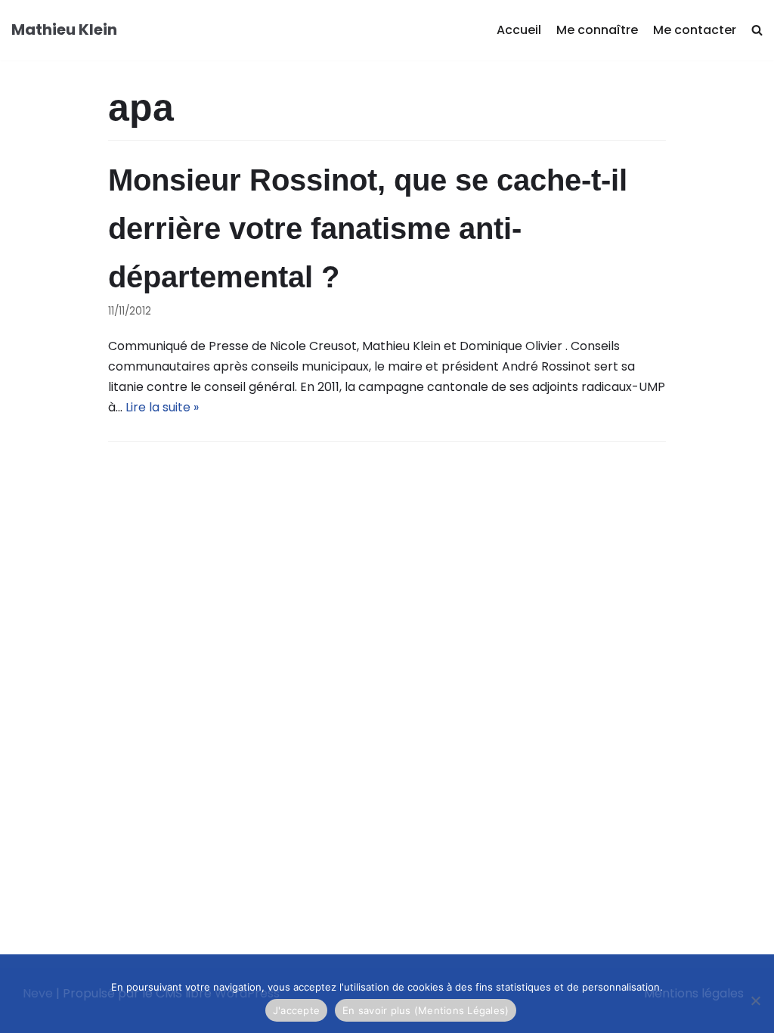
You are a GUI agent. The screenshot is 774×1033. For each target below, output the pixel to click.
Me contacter (694, 30)
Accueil (519, 30)
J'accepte (296, 1010)
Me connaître (597, 30)
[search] (757, 30)
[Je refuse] (755, 1000)
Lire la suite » (162, 407)
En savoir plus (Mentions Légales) (425, 1010)
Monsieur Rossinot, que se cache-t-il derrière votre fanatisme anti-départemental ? (367, 228)
